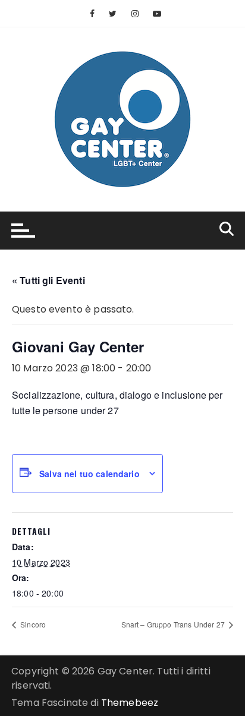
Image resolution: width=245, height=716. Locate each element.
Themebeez (129, 702)
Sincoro (32, 624)
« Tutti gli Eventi (48, 280)
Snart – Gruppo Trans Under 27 (174, 624)
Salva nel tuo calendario (89, 474)
